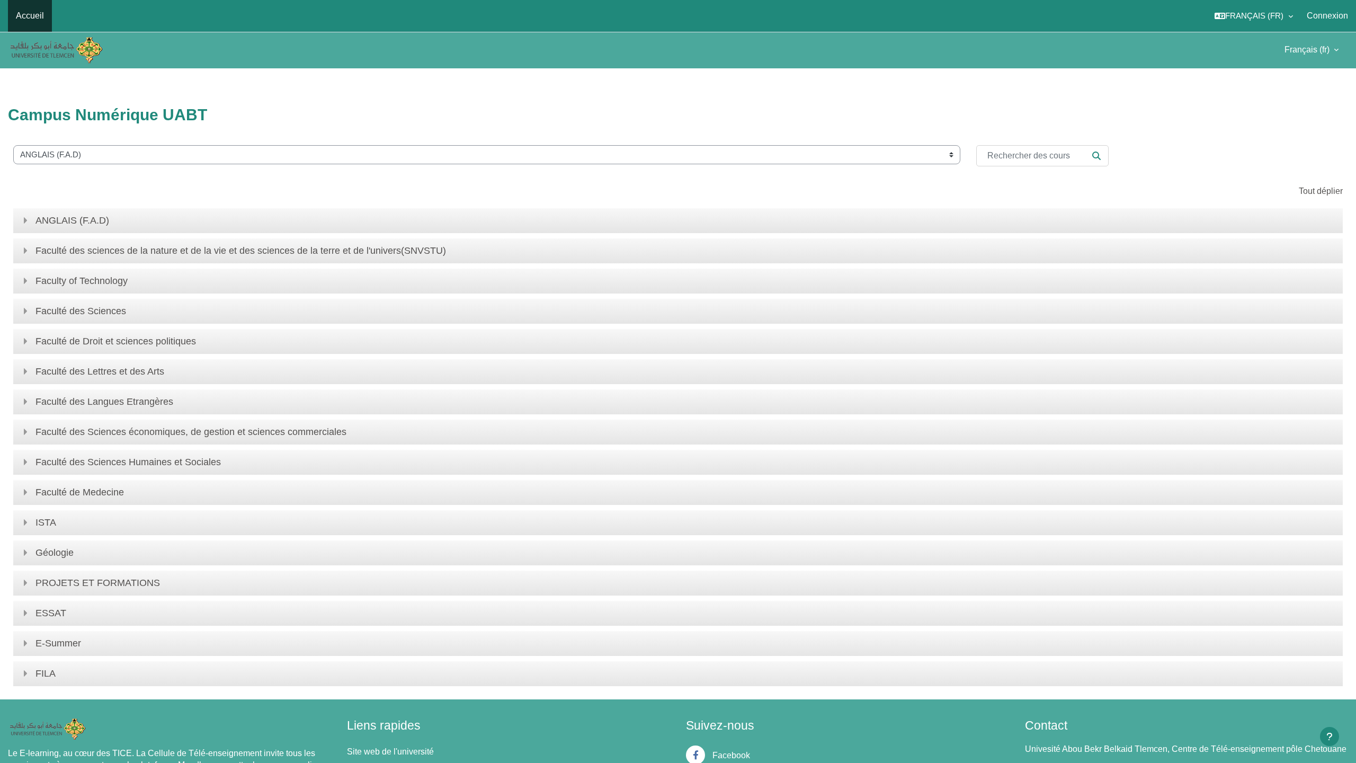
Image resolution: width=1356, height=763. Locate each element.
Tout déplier (1321, 191)
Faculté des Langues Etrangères (104, 401)
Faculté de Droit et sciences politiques (115, 341)
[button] (1254, 16)
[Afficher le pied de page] (1329, 736)
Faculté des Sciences (80, 311)
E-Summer (58, 643)
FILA (45, 673)
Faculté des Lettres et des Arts (99, 371)
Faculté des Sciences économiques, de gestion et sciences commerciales (190, 432)
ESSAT (50, 613)
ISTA (45, 522)
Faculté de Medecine (79, 492)
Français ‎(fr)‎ (1308, 49)
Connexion (1327, 15)
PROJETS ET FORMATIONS (97, 583)
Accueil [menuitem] (30, 15)
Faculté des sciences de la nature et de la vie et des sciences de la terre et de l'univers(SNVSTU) (240, 250)
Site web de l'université (390, 751)
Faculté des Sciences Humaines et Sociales (128, 462)
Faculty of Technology (81, 281)
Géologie (54, 552)
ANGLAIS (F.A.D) (72, 220)
